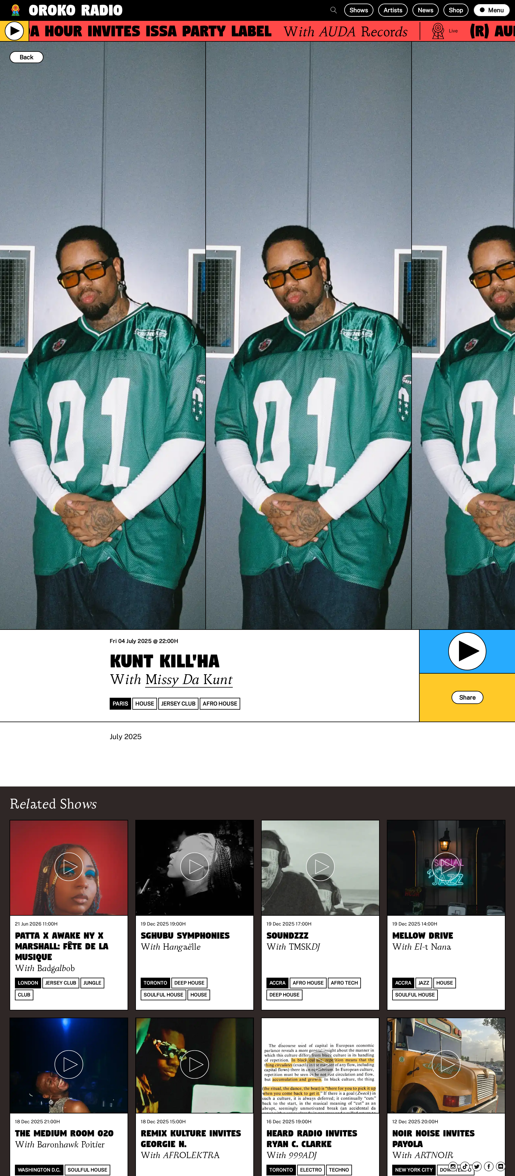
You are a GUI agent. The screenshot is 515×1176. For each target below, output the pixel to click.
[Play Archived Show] (467, 651)
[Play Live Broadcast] (14, 31)
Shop (456, 10)
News (425, 10)
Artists (393, 10)
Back (26, 57)
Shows (359, 10)
